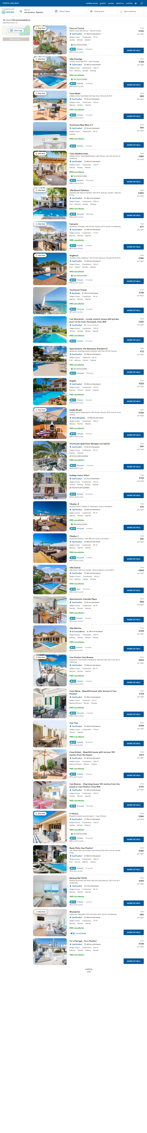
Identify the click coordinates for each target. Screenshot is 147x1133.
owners (111, 3)
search (141, 3)
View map (18, 30)
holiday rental (92, 3)
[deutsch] (136, 4)
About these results (9, 23)
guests (103, 3)
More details (133, 50)
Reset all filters (14, 39)
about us (120, 3)
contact (129, 3)
